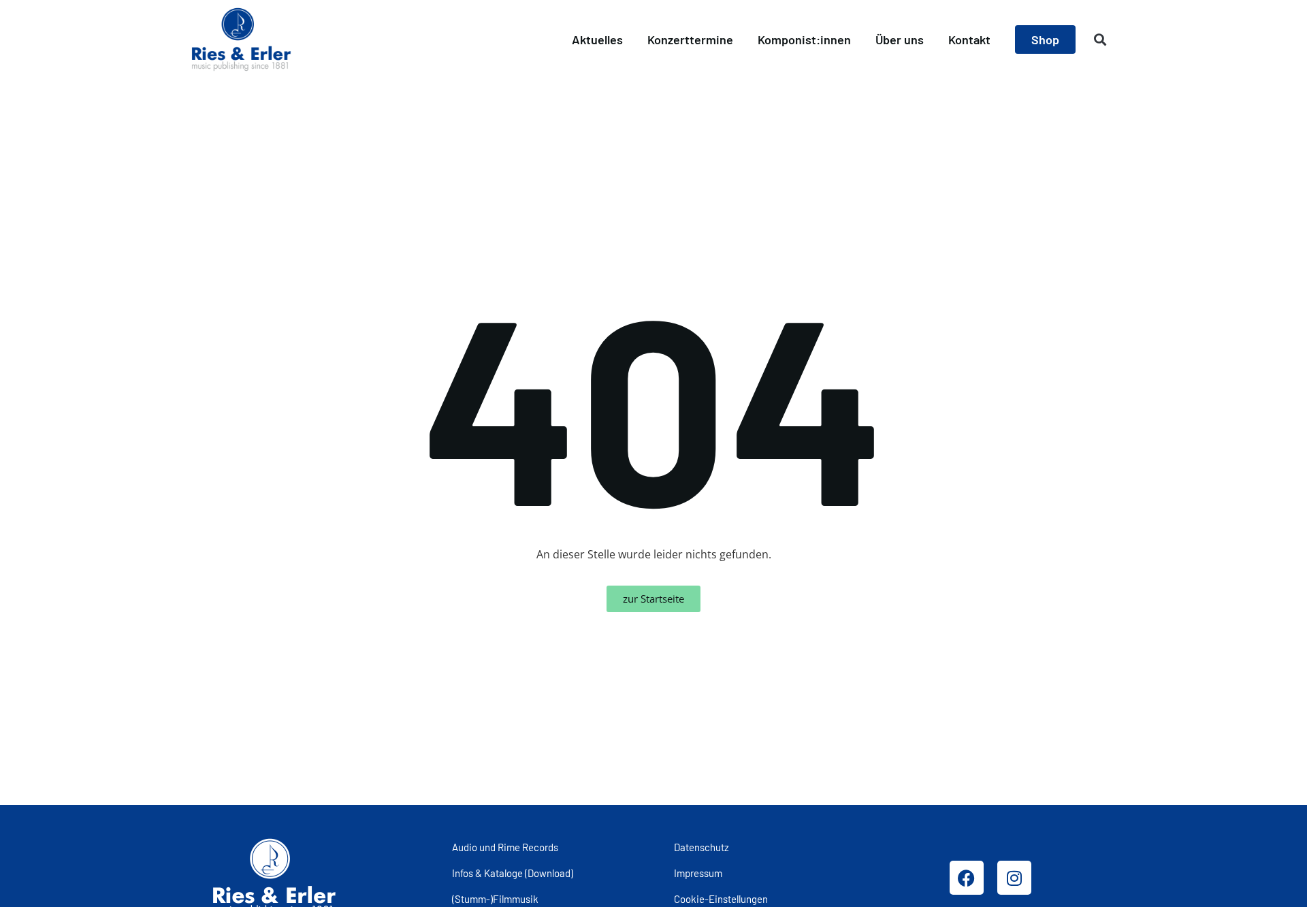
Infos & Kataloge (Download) (512, 873)
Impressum (698, 873)
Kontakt (969, 39)
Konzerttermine (690, 39)
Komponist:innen (804, 39)
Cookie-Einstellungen (721, 899)
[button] (1100, 40)
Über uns (899, 39)
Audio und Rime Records (505, 847)
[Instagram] (1014, 878)
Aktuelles (597, 39)
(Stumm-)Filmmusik (495, 899)
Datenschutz (701, 847)
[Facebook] (967, 878)
